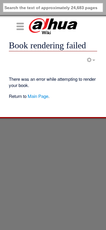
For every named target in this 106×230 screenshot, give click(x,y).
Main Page (38, 96)
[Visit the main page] (52, 26)
